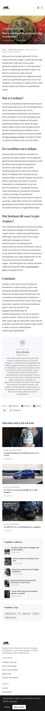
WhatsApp (15, 406)
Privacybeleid (6, 692)
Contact (5, 688)
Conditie (35, 614)
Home (4, 50)
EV (19, 614)
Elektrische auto (10, 614)
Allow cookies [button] (19, 707)
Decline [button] (7, 707)
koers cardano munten (14, 137)
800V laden (26, 614)
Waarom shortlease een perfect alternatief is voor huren (23, 581)
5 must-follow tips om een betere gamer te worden (24, 592)
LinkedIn (38, 406)
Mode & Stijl (6, 674)
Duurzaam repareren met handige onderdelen (25, 570)
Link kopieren (16, 410)
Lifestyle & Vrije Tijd (9, 662)
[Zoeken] (42, 8)
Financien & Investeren (16, 50)
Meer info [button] (13, 701)
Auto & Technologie (9, 666)
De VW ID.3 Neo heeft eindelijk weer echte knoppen (25, 549)
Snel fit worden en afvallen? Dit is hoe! (26, 560)
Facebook (27, 406)
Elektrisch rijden (10, 617)
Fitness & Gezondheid (10, 670)
